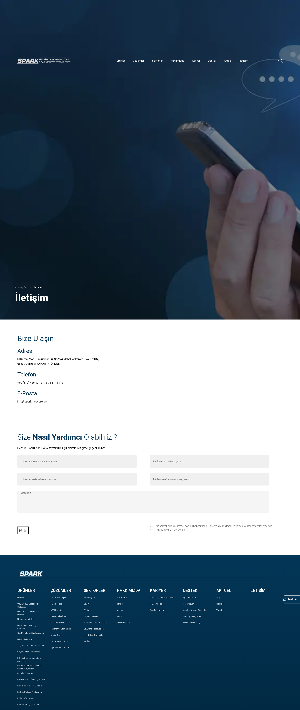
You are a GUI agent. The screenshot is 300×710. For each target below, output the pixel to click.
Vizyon (120, 610)
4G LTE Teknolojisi (58, 597)
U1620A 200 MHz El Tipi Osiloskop (28, 613)
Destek (212, 60)
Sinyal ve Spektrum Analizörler (30, 645)
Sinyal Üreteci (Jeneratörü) (28, 652)
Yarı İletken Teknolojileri (94, 635)
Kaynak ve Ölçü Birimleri (28, 704)
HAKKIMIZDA (128, 590)
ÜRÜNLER (26, 590)
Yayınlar (220, 610)
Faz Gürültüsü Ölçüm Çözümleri (31, 679)
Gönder (23, 530)
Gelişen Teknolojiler (58, 616)
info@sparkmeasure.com (33, 401)
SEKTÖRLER (94, 590)
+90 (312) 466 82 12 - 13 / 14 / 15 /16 (40, 382)
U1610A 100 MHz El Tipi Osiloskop (28, 605)
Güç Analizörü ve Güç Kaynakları (26, 627)
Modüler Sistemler (25, 673)
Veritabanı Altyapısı (59, 641)
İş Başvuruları (156, 604)
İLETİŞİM (257, 590)
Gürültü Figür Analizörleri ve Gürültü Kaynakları (29, 667)
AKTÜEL (223, 590)
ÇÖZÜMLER (60, 590)
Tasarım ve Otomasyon (60, 629)
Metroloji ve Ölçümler (192, 616)
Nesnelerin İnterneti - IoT (60, 622)
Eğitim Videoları (190, 597)
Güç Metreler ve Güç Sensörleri (30, 633)
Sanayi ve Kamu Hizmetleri (95, 622)
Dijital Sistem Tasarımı (60, 647)
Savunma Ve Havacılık (94, 629)
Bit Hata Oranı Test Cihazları (30, 686)
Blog (218, 597)
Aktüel (228, 60)
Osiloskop (21, 597)
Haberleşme (89, 597)
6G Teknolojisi (56, 610)
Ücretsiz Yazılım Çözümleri (195, 610)
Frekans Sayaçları (25, 698)
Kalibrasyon (188, 604)
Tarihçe (120, 604)
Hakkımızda (177, 60)
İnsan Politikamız (163, 597)
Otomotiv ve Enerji (91, 616)
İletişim (243, 60)
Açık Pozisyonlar (157, 610)
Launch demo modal (13, 552)
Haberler (220, 604)
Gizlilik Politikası (124, 622)
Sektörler (157, 60)
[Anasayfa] (43, 60)
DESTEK (190, 590)
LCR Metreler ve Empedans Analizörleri (29, 659)
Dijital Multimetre (24, 639)
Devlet (86, 604)
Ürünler (121, 60)
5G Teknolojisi (56, 604)
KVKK (119, 616)
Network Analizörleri (26, 619)
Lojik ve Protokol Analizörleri (29, 692)
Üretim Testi (55, 635)
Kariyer (196, 60)
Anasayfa (20, 287)
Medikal (87, 641)
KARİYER (158, 590)
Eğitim (86, 610)
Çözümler (138, 60)
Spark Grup (122, 597)
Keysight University (191, 622)
